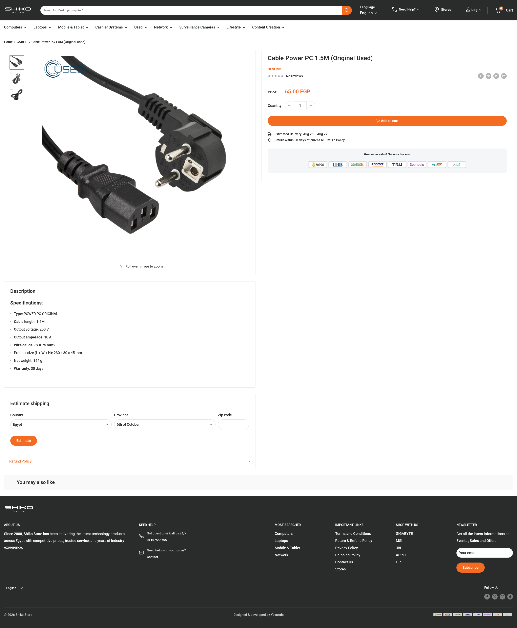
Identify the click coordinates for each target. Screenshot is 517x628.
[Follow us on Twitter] (495, 596)
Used (138, 27)
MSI (399, 540)
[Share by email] (504, 75)
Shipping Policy (347, 555)
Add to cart (389, 121)
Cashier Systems (109, 27)
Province (121, 415)
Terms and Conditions (353, 533)
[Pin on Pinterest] (488, 75)
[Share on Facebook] (481, 75)
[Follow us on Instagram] (502, 596)
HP (398, 562)
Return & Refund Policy (353, 540)
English (11, 588)
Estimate (23, 440)
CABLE (22, 42)
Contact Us (344, 562)
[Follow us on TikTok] (510, 596)
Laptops (40, 27)
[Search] (347, 10)
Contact (152, 557)
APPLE (401, 555)
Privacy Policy (346, 548)
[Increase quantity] (311, 105)
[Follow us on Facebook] (487, 596)
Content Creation (266, 27)
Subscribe (470, 567)
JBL (399, 548)
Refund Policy (20, 461)
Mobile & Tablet (71, 27)
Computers (13, 27)
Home (8, 42)
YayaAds (277, 615)
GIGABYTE (404, 533)
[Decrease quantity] (289, 105)
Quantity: (275, 105)
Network (161, 27)
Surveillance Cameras (197, 27)
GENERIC (274, 69)
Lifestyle (234, 27)
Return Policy (335, 140)
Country (16, 415)
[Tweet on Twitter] (496, 75)
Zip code (225, 415)
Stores (340, 569)
